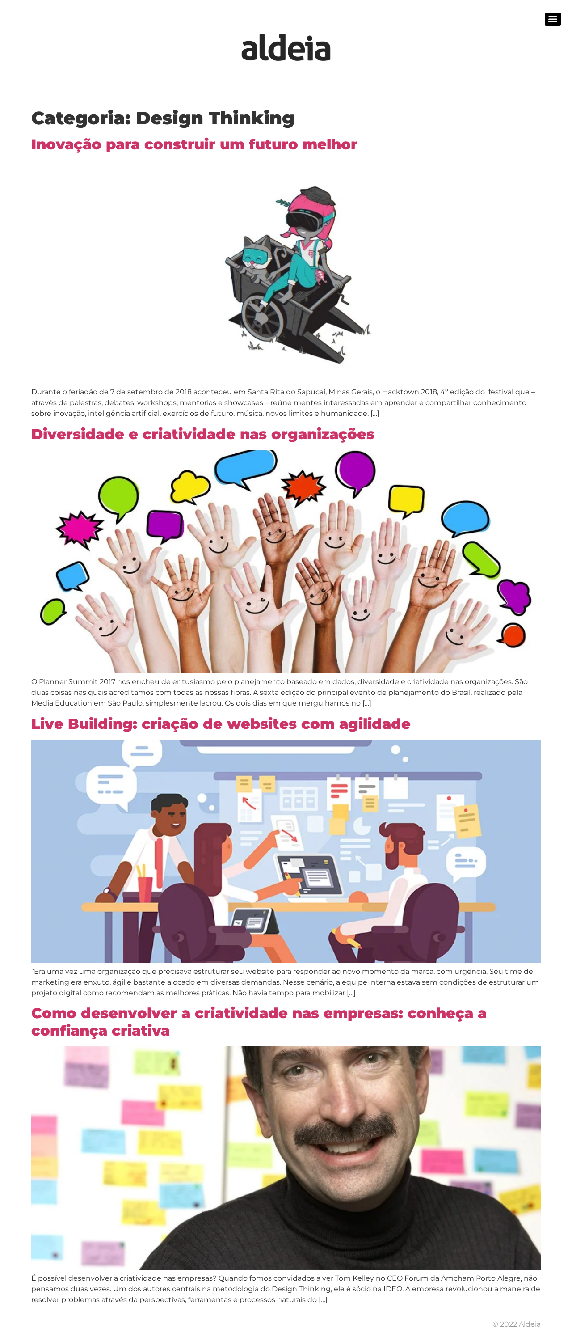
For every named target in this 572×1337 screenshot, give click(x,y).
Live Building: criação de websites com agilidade (221, 723)
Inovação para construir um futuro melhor (194, 144)
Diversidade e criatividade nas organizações (202, 434)
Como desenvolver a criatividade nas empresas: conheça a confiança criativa (259, 1021)
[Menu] (553, 19)
